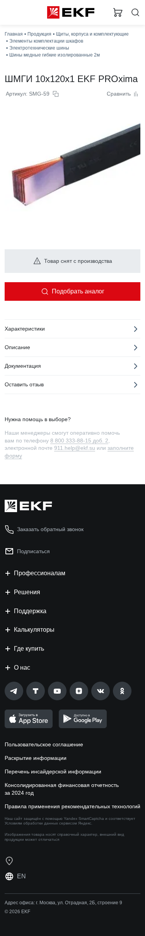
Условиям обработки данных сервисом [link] (41, 823)
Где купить (29, 648)
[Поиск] (135, 12)
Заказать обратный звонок (50, 529)
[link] (14, 691)
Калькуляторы (34, 629)
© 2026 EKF (17, 911)
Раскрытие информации (36, 758)
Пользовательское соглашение (44, 744)
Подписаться (33, 551)
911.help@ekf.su (74, 448)
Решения (27, 592)
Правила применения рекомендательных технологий (72, 806)
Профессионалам (39, 573)
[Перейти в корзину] (118, 12)
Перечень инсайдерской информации (53, 771)
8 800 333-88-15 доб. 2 (79, 440)
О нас (22, 667)
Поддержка (30, 611)
